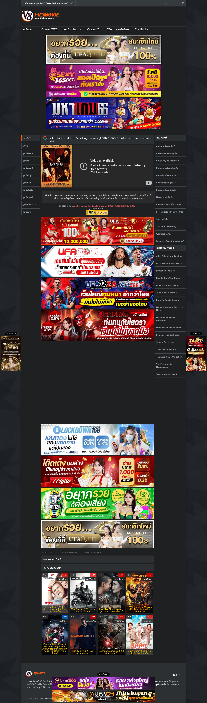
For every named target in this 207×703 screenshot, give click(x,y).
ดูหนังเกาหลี (28, 197)
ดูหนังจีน (26, 160)
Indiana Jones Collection (168, 285)
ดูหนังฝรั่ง (27, 182)
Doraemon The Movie (166, 270)
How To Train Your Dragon (168, 278)
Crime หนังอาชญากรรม (166, 182)
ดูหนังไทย (122, 29)
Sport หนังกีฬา (162, 219)
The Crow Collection (166, 349)
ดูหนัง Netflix (72, 29)
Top (175, 675)
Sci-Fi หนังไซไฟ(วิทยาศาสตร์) (169, 211)
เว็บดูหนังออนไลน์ (34, 681)
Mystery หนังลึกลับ (164, 197)
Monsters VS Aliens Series (168, 327)
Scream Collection (165, 342)
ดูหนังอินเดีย (28, 189)
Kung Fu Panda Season (167, 300)
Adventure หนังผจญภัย (166, 153)
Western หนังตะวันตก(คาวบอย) (170, 241)
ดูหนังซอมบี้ (28, 167)
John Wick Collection (166, 292)
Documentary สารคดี (166, 189)
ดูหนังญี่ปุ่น (27, 175)
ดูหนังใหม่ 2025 (48, 29)
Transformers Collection (167, 374)
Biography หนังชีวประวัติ (167, 160)
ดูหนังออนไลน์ (65, 205)
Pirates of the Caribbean (167, 334)
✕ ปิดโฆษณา (11, 334)
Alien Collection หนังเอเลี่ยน (169, 256)
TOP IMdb (140, 29)
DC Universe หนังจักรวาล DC (169, 263)
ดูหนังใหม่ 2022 (29, 204)
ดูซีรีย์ (108, 29)
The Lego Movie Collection (169, 356)
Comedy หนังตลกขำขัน (166, 175)
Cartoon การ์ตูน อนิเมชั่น (167, 167)
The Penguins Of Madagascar (164, 365)
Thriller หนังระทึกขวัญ (166, 226)
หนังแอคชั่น (92, 29)
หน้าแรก (28, 29)
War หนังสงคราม (163, 233)
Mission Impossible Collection (165, 319)
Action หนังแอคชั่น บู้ (144, 138)
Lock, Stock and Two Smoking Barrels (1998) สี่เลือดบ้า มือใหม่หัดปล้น (87, 139)
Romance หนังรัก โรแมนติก (168, 204)
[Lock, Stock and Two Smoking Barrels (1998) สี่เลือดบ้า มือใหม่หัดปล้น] (45, 138)
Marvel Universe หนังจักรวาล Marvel (169, 308)
